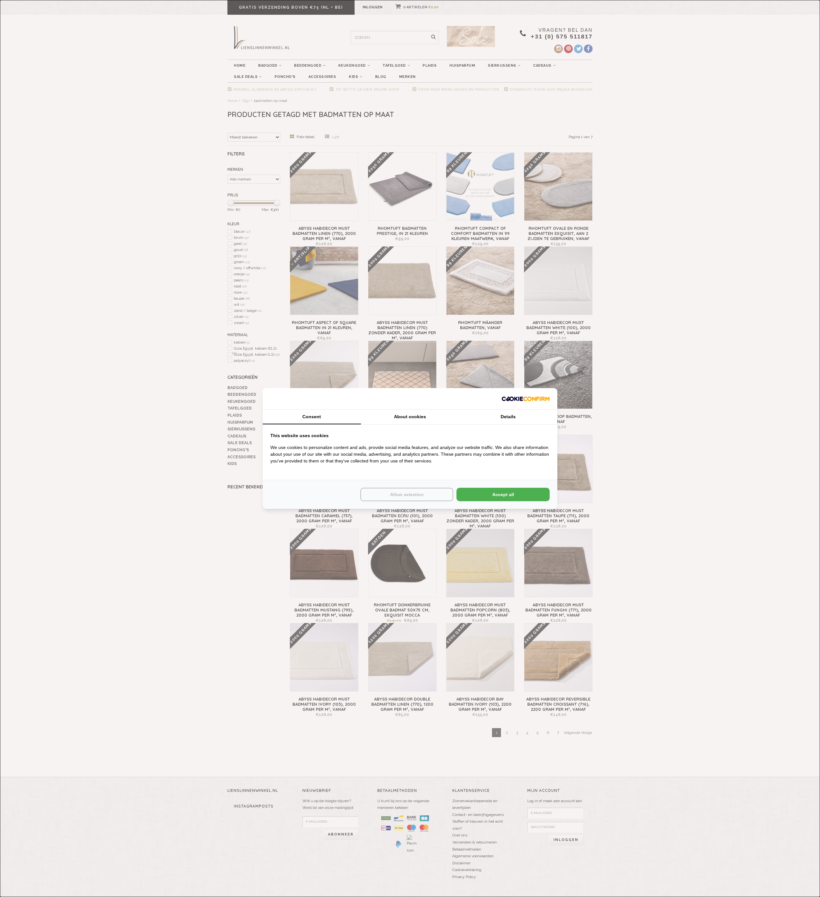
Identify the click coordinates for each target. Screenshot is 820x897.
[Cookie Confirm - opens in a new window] (526, 398)
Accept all (503, 494)
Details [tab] (508, 416)
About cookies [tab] (410, 416)
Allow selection (407, 494)
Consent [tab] (311, 416)
